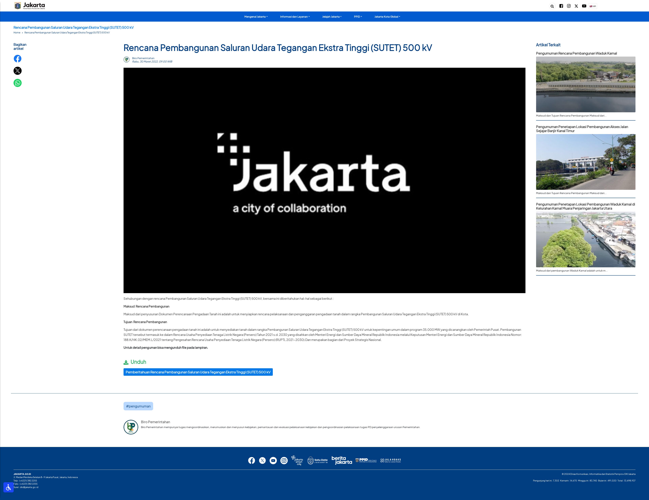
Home (17, 32)
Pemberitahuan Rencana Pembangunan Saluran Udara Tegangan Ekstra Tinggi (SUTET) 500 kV (198, 372)
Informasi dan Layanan (294, 16)
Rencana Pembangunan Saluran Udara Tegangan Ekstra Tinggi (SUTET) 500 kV (67, 32)
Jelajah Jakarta (331, 16)
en (594, 6)
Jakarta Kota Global (386, 16)
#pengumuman (138, 406)
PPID (357, 16)
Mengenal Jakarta (255, 16)
